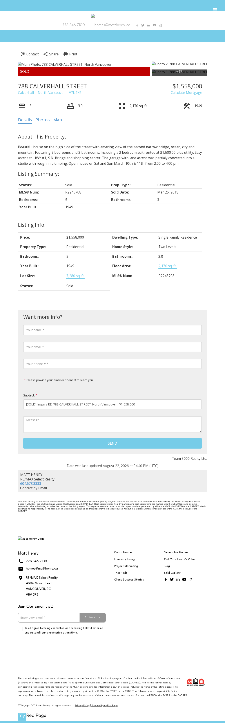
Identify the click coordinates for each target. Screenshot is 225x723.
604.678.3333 (30, 483)
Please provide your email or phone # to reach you (59, 380)
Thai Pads (120, 572)
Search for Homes (176, 552)
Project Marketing (126, 566)
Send (112, 443)
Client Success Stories (129, 579)
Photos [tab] (42, 120)
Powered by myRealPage (104, 706)
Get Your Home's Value (180, 559)
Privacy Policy (82, 706)
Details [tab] (25, 120)
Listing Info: (32, 224)
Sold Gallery (172, 572)
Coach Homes (123, 552)
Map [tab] (57, 120)
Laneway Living (124, 559)
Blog (167, 566)
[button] (137, 25)
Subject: (29, 395)
